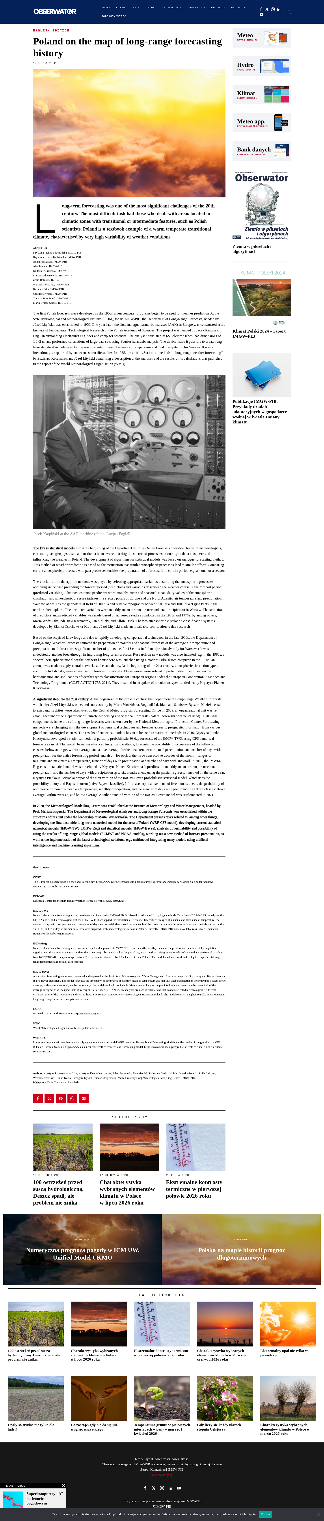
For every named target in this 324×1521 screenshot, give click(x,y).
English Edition (51, 30)
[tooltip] (261, 9)
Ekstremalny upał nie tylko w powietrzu (284, 1353)
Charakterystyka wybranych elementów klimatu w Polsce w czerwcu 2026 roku (221, 1355)
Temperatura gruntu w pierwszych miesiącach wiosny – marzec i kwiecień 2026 (162, 1429)
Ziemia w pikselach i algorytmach (252, 249)
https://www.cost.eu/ (67, 886)
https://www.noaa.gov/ (87, 1013)
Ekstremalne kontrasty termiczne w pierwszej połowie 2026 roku (194, 1189)
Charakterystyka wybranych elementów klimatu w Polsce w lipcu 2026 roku (127, 1192)
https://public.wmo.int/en (88, 1028)
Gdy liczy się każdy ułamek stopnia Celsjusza (219, 1427)
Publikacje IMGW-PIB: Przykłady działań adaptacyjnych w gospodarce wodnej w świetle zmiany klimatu (260, 411)
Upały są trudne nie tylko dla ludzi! (31, 1427)
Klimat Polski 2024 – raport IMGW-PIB (259, 333)
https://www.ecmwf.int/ (111, 900)
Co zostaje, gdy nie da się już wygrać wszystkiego (94, 1427)
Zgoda (265, 1514)
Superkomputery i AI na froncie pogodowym (44, 1498)
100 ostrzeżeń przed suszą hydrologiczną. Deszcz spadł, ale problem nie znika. (58, 1192)
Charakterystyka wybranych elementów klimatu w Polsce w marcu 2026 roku (284, 1429)
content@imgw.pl (162, 1475)
